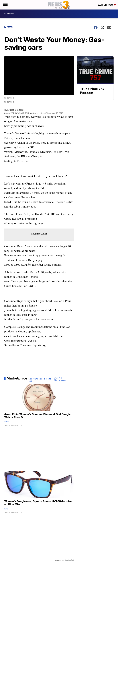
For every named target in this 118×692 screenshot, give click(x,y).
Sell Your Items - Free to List (39, 380)
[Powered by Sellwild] (69, 560)
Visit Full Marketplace (60, 379)
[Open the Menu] (5, 5)
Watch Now (106, 4)
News (8, 27)
